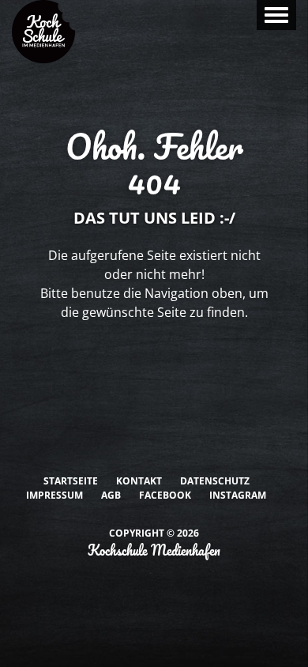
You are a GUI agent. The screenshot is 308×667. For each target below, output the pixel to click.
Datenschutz (215, 481)
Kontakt (139, 481)
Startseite (70, 481)
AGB (111, 495)
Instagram (237, 495)
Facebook (165, 495)
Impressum (54, 495)
